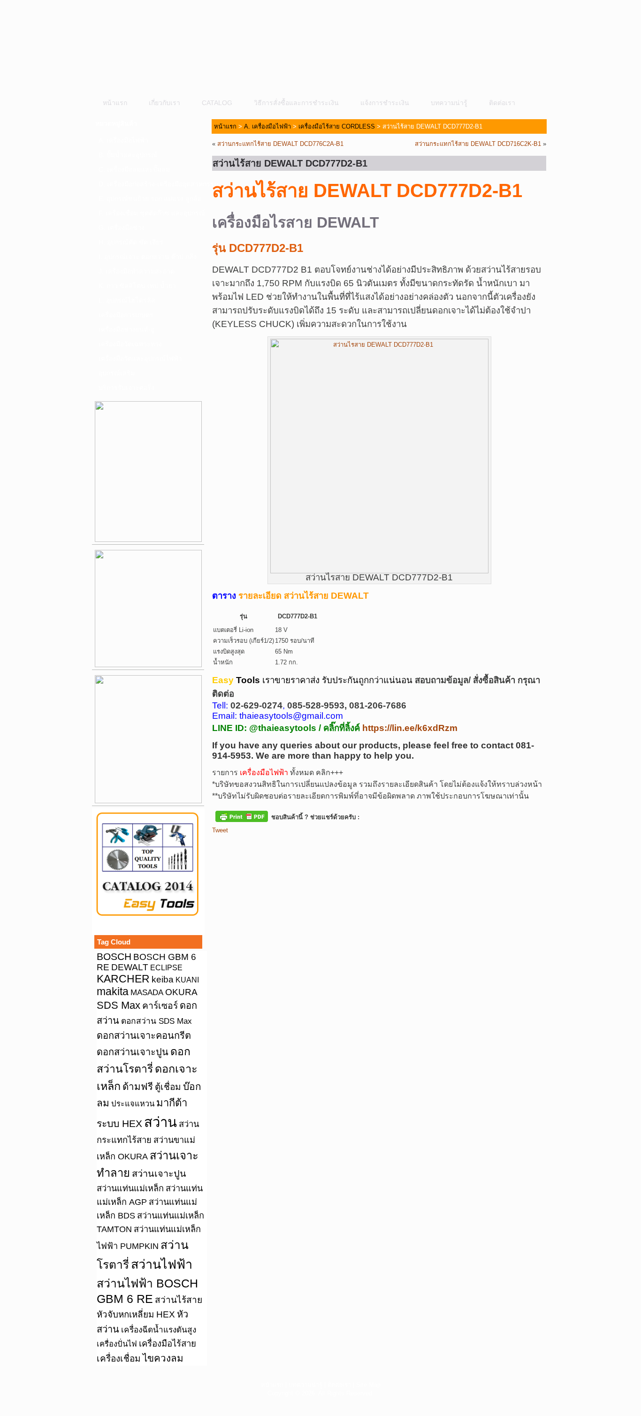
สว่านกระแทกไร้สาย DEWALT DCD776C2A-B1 (280, 143)
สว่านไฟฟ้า (161, 1264)
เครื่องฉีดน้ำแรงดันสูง (158, 1329)
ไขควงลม (163, 1358)
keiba (163, 979)
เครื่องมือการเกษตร (126, 315)
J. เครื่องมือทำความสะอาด (137, 271)
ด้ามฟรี (137, 1086)
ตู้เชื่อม (168, 1087)
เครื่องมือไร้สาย (167, 1343)
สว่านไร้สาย (178, 1300)
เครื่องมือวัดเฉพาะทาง (130, 344)
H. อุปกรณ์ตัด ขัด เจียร (131, 242)
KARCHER (123, 979)
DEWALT (129, 967)
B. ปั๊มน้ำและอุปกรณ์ (128, 155)
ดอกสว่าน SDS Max (156, 1021)
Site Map (368, 1384)
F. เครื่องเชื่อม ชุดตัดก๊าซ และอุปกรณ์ (151, 213)
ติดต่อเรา (502, 103)
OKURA (181, 992)
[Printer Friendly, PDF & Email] (241, 816)
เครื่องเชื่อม (119, 1358)
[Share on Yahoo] (289, 845)
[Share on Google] (271, 845)
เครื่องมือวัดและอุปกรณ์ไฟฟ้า (140, 358)
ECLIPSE (166, 968)
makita (113, 991)
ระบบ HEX (119, 1123)
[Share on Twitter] (236, 845)
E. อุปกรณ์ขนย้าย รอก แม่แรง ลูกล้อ (150, 198)
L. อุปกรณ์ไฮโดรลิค (127, 300)
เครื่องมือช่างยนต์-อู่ (126, 329)
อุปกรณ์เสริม (117, 373)
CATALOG (217, 103)
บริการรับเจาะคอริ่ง (126, 387)
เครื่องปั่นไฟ (117, 1344)
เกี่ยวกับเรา (164, 103)
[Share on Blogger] (254, 845)
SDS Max (118, 1005)
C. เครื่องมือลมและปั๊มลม (134, 169)
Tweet (220, 830)
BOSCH (114, 956)
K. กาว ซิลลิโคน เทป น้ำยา (137, 285)
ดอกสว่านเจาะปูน (132, 1052)
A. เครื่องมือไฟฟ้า (123, 140)
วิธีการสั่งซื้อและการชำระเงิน (296, 103)
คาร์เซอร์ (160, 1005)
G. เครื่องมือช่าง (122, 227)
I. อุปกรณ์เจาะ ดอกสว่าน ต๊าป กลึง (148, 256)
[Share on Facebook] (219, 845)
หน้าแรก (115, 103)
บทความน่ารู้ (449, 103)
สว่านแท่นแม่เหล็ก (130, 1188)
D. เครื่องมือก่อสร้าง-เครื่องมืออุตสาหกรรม (151, 184)
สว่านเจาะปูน (159, 1173)
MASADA (146, 992)
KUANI (187, 980)
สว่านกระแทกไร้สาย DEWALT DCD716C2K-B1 (478, 143)
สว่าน (160, 1122)
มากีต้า (171, 1103)
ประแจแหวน (132, 1103)
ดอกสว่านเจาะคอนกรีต (144, 1035)
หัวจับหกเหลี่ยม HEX (136, 1314)
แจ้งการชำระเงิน (384, 103)
